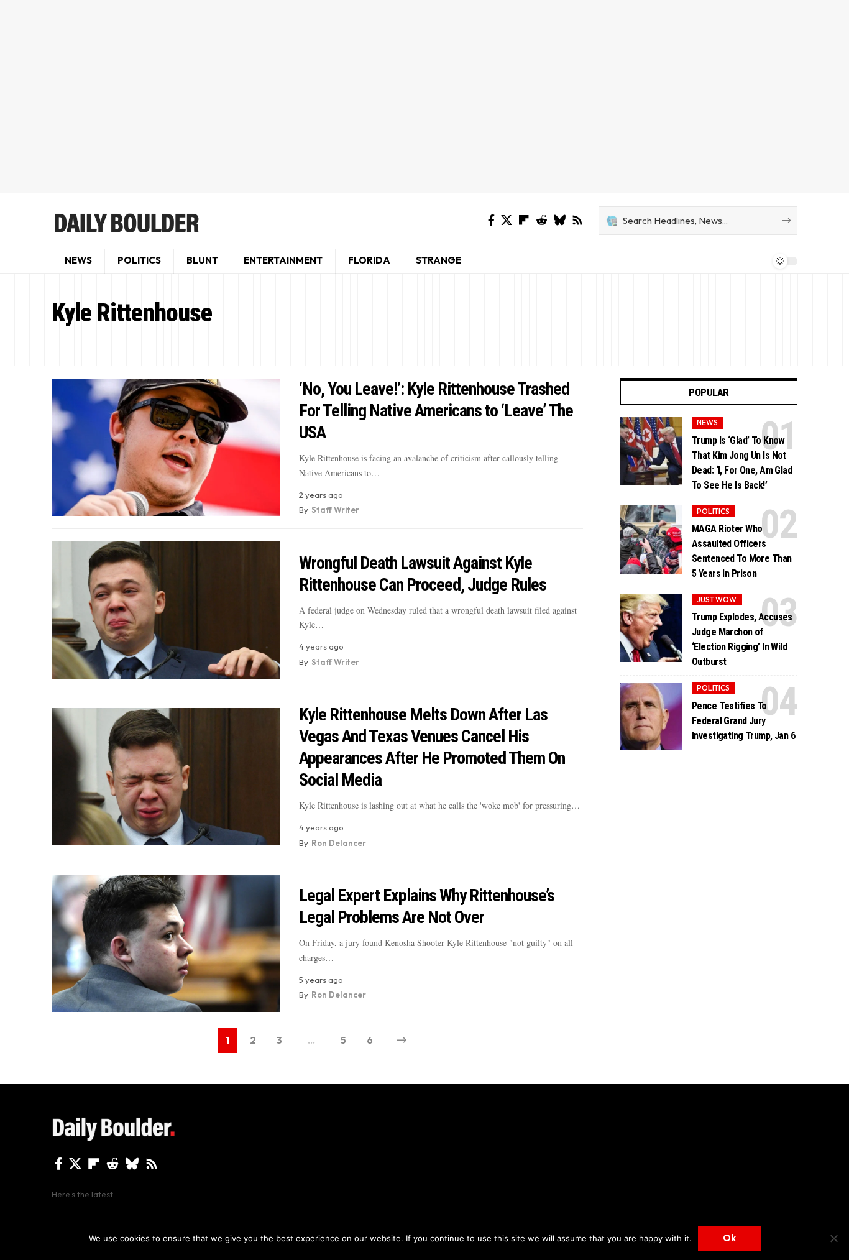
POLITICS (713, 511)
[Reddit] (541, 220)
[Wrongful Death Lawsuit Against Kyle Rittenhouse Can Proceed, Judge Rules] (166, 610)
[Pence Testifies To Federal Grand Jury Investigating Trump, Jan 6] (651, 717)
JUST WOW (717, 599)
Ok (729, 1238)
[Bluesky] (559, 220)
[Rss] (577, 220)
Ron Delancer (338, 843)
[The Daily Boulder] (126, 220)
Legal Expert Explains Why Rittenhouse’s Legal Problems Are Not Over (426, 906)
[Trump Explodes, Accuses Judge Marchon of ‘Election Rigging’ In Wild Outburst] (651, 628)
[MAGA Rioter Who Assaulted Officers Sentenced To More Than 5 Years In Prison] (651, 539)
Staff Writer (335, 510)
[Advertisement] (424, 96)
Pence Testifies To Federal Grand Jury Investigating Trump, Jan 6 (743, 721)
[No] (833, 1238)
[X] (506, 220)
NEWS (707, 423)
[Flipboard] (524, 220)
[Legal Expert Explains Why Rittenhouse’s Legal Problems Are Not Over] (166, 943)
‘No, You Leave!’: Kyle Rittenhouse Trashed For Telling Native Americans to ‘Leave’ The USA (436, 411)
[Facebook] (491, 220)
